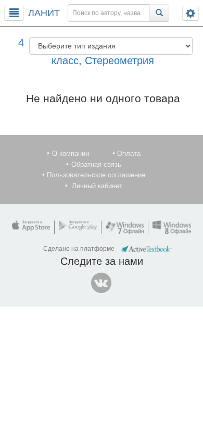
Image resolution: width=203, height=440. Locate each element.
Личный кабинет (97, 186)
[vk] (101, 283)
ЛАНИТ (44, 13)
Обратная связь (96, 164)
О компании (70, 153)
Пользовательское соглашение (96, 175)
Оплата (129, 153)
